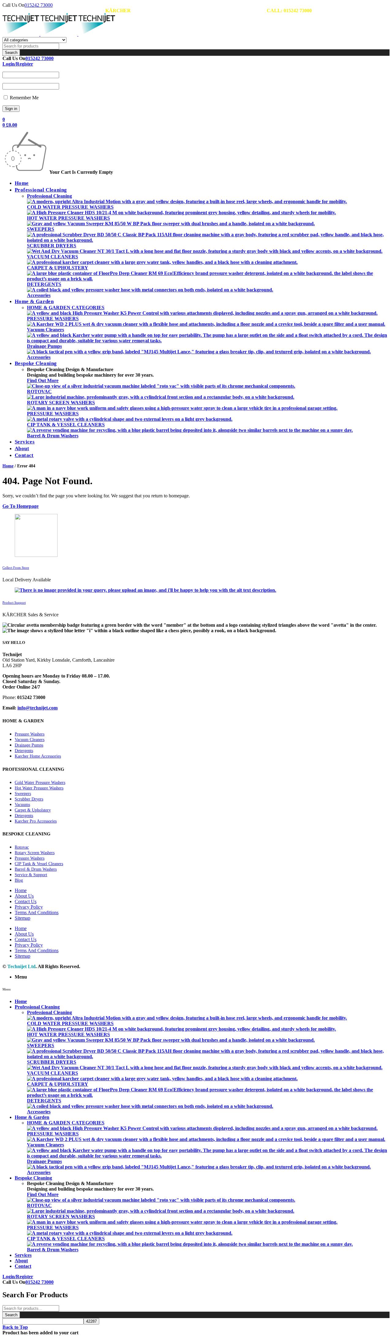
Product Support (14, 602)
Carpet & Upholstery (33, 810)
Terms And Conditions (36, 912)
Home (7, 466)
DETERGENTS (44, 284)
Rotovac (22, 847)
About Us (24, 896)
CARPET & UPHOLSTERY (57, 267)
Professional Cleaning (49, 196)
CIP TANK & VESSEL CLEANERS (66, 424)
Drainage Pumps (44, 346)
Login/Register (17, 64)
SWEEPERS (40, 229)
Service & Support (31, 874)
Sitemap (22, 918)
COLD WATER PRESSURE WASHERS (70, 207)
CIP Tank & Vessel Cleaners (39, 863)
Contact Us (25, 901)
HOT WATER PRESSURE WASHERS (68, 218)
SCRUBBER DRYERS (51, 245)
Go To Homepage (20, 506)
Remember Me (24, 97)
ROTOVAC (39, 391)
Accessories (39, 295)
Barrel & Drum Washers (52, 435)
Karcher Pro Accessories (36, 821)
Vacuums (22, 804)
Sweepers (23, 793)
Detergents (24, 750)
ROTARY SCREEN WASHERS (61, 402)
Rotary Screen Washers (35, 852)
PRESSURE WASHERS (53, 318)
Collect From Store (15, 567)
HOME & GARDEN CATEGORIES (65, 307)
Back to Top (15, 1327)
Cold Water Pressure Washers (40, 782)
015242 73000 (38, 5)
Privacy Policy (29, 907)
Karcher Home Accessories (38, 756)
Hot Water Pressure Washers (39, 788)
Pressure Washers (29, 734)
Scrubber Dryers (29, 799)
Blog (19, 880)
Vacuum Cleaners (45, 329)
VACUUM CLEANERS (52, 256)
